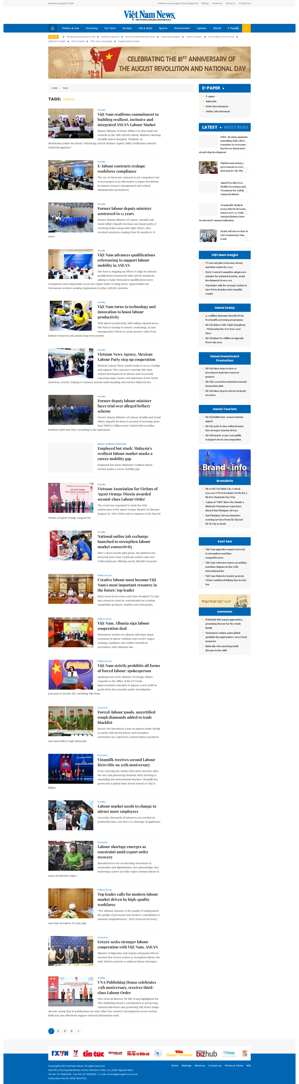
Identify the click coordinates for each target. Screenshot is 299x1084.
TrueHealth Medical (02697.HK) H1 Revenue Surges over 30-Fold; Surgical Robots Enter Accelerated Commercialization (222, 212)
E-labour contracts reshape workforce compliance (121, 168)
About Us (230, 3)
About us (200, 1065)
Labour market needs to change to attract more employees (127, 808)
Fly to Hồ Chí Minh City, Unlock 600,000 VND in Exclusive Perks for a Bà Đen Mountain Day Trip (226, 493)
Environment (182, 28)
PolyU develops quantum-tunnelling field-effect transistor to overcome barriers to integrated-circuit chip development (224, 144)
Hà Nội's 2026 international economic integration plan (226, 383)
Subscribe (211, 101)
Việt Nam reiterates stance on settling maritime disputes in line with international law (226, 567)
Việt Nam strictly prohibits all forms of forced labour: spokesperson (129, 668)
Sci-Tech (110, 28)
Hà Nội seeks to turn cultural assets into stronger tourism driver (224, 428)
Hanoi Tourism (194, 36)
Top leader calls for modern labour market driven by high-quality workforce (128, 899)
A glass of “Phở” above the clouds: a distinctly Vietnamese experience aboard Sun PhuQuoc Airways (224, 506)
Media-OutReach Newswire (112, 443)
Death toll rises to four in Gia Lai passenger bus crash (234, 235)
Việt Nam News (149, 15)
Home (54, 88)
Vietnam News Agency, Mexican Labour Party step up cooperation (126, 356)
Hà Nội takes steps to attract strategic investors (225, 393)
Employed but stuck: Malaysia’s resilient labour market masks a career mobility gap (125, 453)
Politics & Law (70, 28)
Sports (163, 28)
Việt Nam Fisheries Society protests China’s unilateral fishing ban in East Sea (225, 580)
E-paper (211, 88)
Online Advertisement (218, 111)
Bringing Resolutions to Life (81, 36)
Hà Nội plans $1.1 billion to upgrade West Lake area (224, 340)
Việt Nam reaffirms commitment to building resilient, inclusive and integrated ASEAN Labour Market (128, 119)
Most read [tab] (236, 127)
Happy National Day (128, 41)
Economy (92, 28)
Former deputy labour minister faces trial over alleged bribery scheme (124, 406)
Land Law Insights (170, 36)
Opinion (201, 28)
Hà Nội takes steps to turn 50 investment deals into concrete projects (222, 372)
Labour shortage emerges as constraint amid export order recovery (123, 851)
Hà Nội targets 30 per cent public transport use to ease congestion (223, 437)
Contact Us (245, 3)
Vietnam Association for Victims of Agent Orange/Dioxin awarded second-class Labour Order (128, 494)
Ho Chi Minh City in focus (221, 36)
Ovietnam (217, 3)
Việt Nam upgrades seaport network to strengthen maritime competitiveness (225, 553)
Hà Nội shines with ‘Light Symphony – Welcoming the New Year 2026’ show (225, 329)
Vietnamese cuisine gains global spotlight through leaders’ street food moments (226, 637)
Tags (65, 88)
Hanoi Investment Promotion (140, 36)
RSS (249, 1065)
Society (127, 28)
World (217, 28)
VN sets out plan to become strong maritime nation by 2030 (224, 265)
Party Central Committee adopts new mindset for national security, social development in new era (225, 276)
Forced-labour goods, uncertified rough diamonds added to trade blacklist (126, 717)
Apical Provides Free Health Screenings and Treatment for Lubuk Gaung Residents (233, 188)
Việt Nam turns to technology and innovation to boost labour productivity (127, 311)
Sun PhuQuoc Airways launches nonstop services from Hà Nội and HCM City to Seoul (224, 519)
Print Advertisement (217, 106)
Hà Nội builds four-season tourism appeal (224, 419)
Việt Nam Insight (57, 41)
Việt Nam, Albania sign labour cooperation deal (123, 625)
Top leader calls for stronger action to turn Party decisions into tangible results (226, 289)
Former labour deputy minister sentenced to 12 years (124, 211)
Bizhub (205, 3)
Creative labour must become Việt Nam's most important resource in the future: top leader (127, 585)
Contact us (214, 1065)
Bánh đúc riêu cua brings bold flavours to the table (221, 648)
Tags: (54, 99)
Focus (53, 36)
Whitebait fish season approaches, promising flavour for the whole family (224, 623)
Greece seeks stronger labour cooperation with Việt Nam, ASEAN (128, 944)
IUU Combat (78, 41)
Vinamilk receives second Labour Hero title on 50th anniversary (126, 762)
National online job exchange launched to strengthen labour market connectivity (124, 541)
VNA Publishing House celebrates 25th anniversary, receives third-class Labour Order (127, 987)
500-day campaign (101, 41)
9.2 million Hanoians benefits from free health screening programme (224, 317)
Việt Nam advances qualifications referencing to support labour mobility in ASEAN (126, 260)
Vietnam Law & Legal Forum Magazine (178, 3)
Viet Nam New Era (110, 36)
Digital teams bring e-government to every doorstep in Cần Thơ (232, 166)
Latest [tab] (209, 127)
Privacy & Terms (234, 1065)
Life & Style (145, 28)
